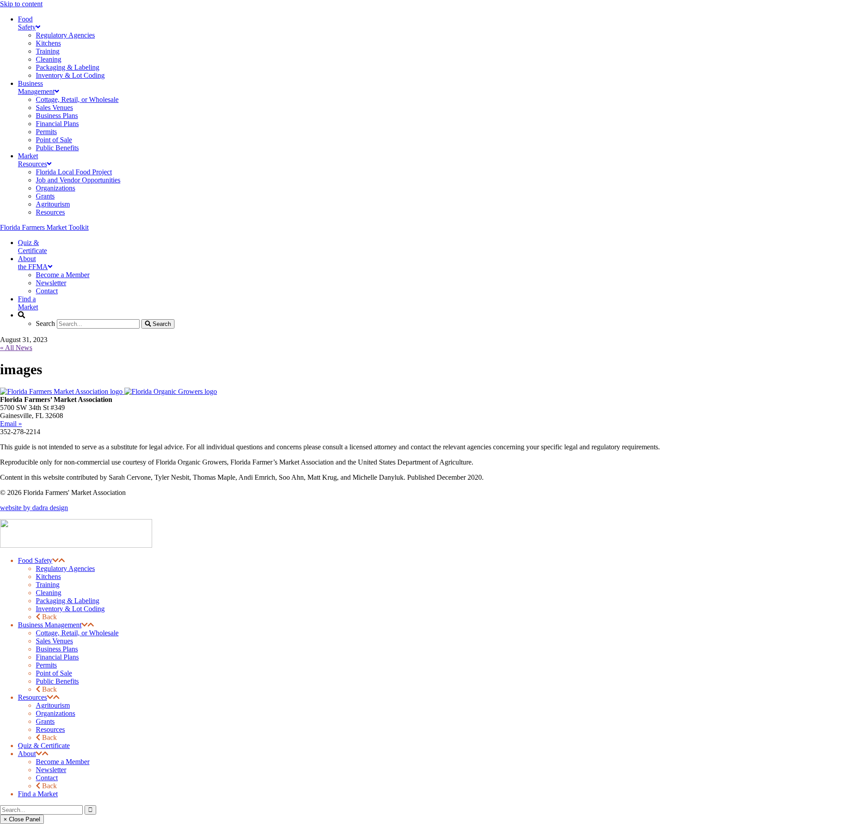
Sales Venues (54, 641)
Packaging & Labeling (67, 600)
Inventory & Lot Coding (70, 609)
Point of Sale (54, 673)
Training (48, 584)
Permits (46, 665)
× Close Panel (22, 819)
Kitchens (48, 576)
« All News (16, 347)
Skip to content (21, 4)
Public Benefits (57, 681)
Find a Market (38, 794)
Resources (32, 697)
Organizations (55, 713)
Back (48, 617)
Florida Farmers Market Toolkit (44, 227)
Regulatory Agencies (65, 568)
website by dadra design (34, 507)
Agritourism (53, 705)
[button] (55, 560)
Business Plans (57, 649)
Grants (45, 721)
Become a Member (62, 761)
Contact (47, 778)
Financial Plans (57, 657)
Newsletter (51, 769)
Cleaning (48, 592)
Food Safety (35, 560)
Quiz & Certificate (44, 745)
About (27, 753)
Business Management (49, 625)
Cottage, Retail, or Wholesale (77, 633)
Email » (11, 423)
